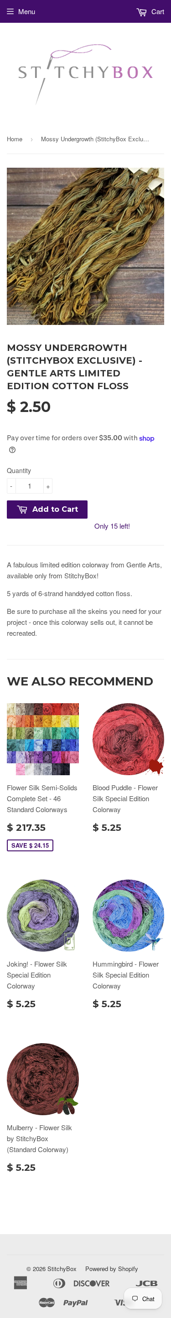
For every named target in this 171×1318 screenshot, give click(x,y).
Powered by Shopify (111, 1268)
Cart (157, 11)
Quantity (19, 470)
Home (14, 138)
